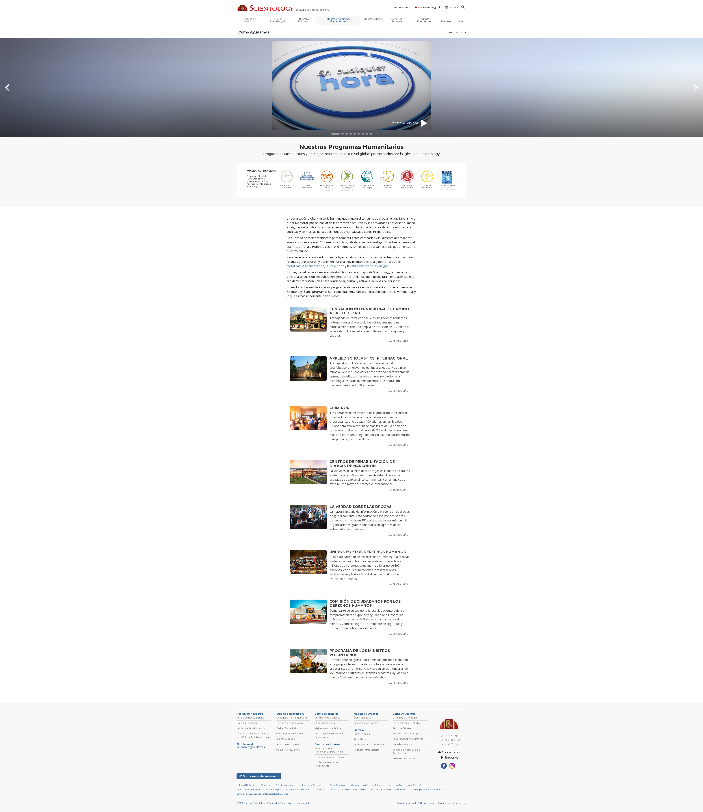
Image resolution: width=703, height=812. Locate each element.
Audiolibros (360, 739)
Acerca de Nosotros (250, 20)
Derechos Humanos (404, 744)
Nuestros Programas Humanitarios (338, 20)
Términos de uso (446, 803)
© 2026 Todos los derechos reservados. (274, 803)
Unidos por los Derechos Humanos (388, 789)
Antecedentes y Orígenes (290, 733)
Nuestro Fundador (304, 20)
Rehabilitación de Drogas (406, 733)
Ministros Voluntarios (404, 758)
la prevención (335, 266)
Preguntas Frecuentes (424, 20)
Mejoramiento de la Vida (328, 728)
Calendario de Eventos (366, 723)
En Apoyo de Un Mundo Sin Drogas (348, 789)
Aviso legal (461, 803)
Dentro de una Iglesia (287, 744)
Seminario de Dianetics (327, 717)
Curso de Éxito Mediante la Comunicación (329, 735)
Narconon (320, 789)
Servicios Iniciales (326, 713)
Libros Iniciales (362, 734)
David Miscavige (338, 785)
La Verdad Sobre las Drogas (408, 738)
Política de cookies (427, 803)
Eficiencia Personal (325, 723)
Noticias (460, 21)
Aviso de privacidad (406, 803)
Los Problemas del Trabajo (329, 757)
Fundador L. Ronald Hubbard (291, 717)
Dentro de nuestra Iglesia (250, 717)
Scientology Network (286, 785)
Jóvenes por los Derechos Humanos (428, 789)
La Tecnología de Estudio (406, 723)
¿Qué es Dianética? (286, 728)
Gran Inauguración (247, 723)
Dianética (265, 785)
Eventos (446, 21)
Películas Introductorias (366, 749)
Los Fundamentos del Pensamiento (326, 764)
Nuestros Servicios (396, 20)
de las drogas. (379, 266)
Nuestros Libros (372, 19)
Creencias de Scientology (289, 723)
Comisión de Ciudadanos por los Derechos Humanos (262, 794)
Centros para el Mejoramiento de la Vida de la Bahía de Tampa (254, 735)
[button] (335, 134)
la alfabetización (313, 266)
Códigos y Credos (285, 738)
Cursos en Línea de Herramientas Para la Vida (329, 749)
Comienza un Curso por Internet (367, 785)
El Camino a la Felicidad (405, 717)
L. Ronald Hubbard (246, 785)
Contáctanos (403, 7)
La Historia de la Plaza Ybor (251, 728)
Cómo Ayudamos (253, 32)
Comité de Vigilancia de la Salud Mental (406, 751)
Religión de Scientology (313, 785)
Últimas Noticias (362, 717)
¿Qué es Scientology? (277, 20)
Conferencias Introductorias (369, 744)
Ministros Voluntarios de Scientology (406, 785)
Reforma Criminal (402, 728)
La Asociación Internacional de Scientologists (259, 789)
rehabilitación (359, 266)
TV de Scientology (427, 7)
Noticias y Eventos (366, 713)
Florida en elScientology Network (251, 746)
